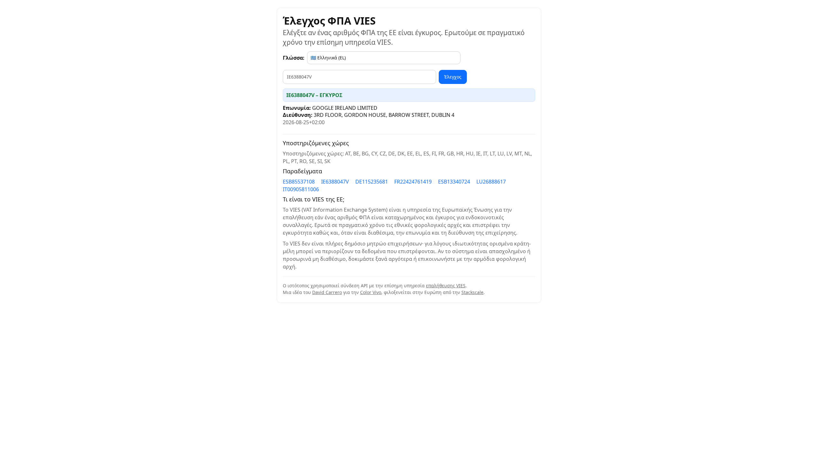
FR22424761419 (413, 181)
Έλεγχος (452, 77)
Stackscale (472, 292)
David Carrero (327, 292)
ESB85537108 (299, 181)
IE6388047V (335, 181)
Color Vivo (370, 292)
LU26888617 (491, 181)
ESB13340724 (454, 181)
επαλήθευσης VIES (446, 286)
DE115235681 (371, 181)
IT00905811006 (301, 189)
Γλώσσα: (294, 57)
